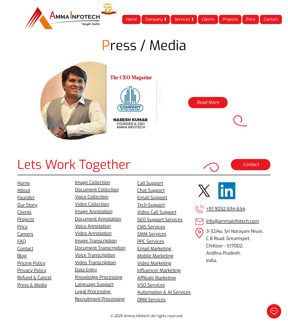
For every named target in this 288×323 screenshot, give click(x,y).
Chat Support (151, 190)
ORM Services (151, 300)
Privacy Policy (31, 270)
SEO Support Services (159, 220)
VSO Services (151, 285)
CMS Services (151, 227)
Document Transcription (100, 248)
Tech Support (151, 205)
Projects (25, 219)
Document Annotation (98, 219)
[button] (156, 19)
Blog (22, 256)
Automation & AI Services (164, 292)
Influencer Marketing (159, 270)
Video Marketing (154, 263)
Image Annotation (93, 212)
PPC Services (150, 241)
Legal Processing (93, 292)
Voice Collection (91, 197)
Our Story (27, 205)
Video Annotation (93, 233)
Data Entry (86, 270)
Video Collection (92, 204)
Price (22, 227)
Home (23, 183)
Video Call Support (156, 212)
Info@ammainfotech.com (232, 221)
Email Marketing (154, 249)
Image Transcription (96, 241)
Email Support (152, 198)
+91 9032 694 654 (225, 209)
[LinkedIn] (226, 190)
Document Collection (97, 190)
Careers (25, 234)
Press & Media (32, 285)
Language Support (94, 284)
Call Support (150, 183)
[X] (204, 190)
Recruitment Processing (100, 299)
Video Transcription (95, 263)
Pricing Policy (31, 263)
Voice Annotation (93, 226)
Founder (26, 198)
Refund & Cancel (34, 278)
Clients (24, 212)
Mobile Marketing (155, 256)
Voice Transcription (95, 255)
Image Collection (92, 182)
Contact (25, 249)
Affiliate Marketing (156, 278)
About (23, 190)
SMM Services (151, 234)
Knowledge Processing (98, 277)
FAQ (21, 241)
